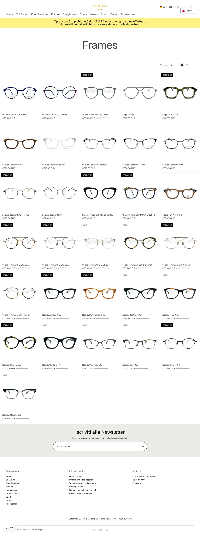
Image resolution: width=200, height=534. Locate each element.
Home (8, 476)
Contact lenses (13, 493)
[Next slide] (35, 92)
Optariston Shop (19, 530)
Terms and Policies (100, 530)
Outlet (9, 500)
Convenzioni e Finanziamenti (82, 490)
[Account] (184, 7)
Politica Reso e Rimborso (80, 493)
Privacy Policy (76, 486)
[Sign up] (143, 446)
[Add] (155, 107)
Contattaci (137, 483)
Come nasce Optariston (144, 476)
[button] (173, 65)
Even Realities (12, 483)
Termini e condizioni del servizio (84, 483)
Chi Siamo (10, 480)
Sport (8, 497)
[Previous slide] (4, 92)
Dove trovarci (75, 476)
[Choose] (35, 107)
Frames (9, 486)
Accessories (11, 503)
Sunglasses (11, 490)
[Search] (178, 7)
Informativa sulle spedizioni (82, 480)
